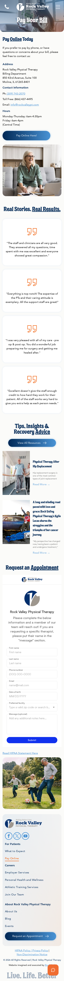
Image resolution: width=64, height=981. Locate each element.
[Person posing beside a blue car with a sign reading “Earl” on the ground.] (16, 522)
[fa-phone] (7, 8)
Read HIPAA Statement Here (20, 753)
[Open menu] (58, 7)
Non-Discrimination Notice (32, 954)
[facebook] (8, 836)
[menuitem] (32, 851)
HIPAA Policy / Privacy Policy (31, 950)
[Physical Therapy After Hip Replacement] (16, 473)
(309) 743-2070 (16, 93)
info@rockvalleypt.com (25, 104)
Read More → (41, 484)
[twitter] (17, 836)
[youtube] (25, 836)
